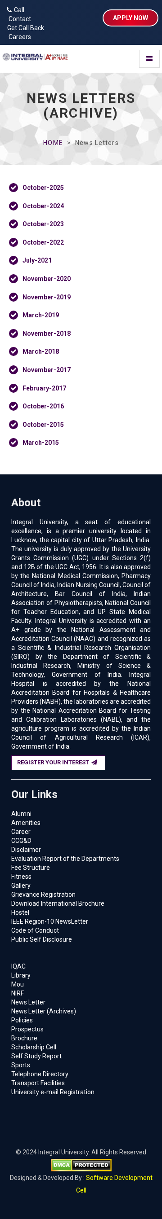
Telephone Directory (39, 1074)
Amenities (25, 822)
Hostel (20, 912)
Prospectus (27, 1029)
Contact (17, 18)
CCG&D (21, 840)
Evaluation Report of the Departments (65, 858)
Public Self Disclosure (41, 939)
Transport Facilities (38, 1083)
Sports (20, 1065)
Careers (17, 36)
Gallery (21, 885)
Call (19, 9)
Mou (17, 984)
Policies (22, 1020)
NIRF (17, 993)
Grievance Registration (43, 894)
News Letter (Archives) (43, 1011)
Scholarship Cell (33, 1047)
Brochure (24, 1038)
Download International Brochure (57, 903)
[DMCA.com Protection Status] (81, 1165)
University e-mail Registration (52, 1092)
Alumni (21, 813)
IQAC (18, 966)
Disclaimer (26, 849)
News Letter (28, 1002)
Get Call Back (24, 27)
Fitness (21, 876)
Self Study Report (36, 1056)
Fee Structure (30, 867)
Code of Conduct (35, 930)
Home (53, 142)
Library (21, 975)
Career (21, 831)
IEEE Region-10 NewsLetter (49, 921)
